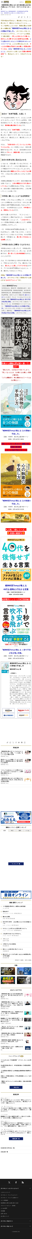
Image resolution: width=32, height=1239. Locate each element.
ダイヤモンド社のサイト (7, 1221)
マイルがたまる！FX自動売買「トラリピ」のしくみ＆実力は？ (16, 1060)
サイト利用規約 (4, 1200)
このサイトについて (5, 1192)
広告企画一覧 (4, 1152)
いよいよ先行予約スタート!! (16, 450)
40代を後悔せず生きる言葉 (16, 589)
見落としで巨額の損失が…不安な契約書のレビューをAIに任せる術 (16, 1076)
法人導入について (5, 1216)
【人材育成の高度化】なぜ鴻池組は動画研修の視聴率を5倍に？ (16, 1071)
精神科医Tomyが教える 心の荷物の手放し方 (14, 13)
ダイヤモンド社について (7, 1226)
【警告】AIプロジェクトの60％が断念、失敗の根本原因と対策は (16, 1082)
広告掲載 (3, 1211)
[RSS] (23, 1183)
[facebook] (16, 1183)
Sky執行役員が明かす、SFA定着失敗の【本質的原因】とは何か (16, 1066)
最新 (4, 830)
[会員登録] (28, 2)
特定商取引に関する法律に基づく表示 (9, 1203)
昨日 (12, 830)
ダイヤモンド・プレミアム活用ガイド (9, 1197)
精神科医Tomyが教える (16, 585)
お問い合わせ (4, 1213)
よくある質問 (4, 1208)
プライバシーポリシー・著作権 (8, 1205)
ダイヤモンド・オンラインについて (10, 1188)
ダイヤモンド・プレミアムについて (9, 1195)
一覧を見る (16, 1087)
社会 (2, 13)
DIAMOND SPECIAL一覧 (8, 1148)
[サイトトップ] (6, 2)
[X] (9, 1183)
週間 (20, 830)
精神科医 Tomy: (14, 11)
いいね (27, 830)
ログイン (22, 1)
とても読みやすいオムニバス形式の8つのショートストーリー (16, 41)
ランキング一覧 (16, 864)
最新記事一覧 (16, 1139)
